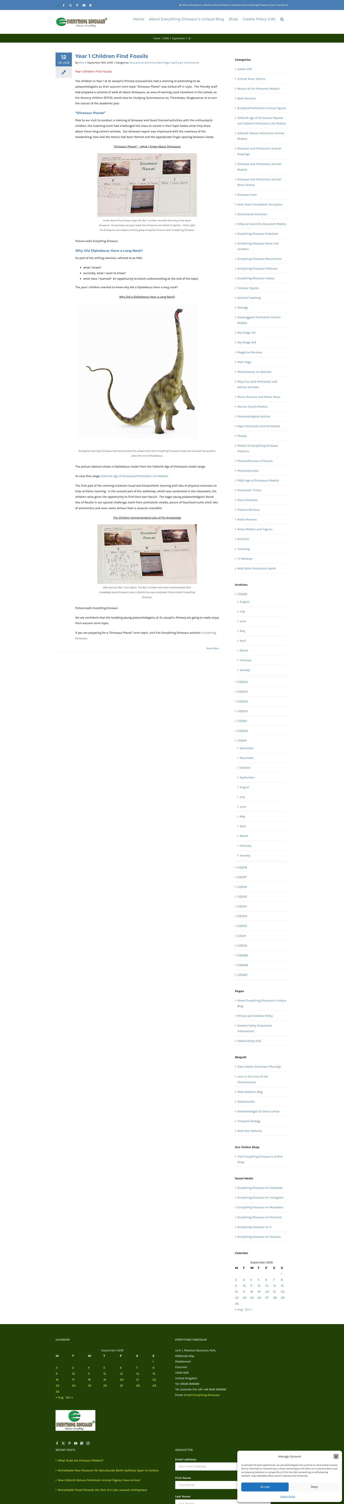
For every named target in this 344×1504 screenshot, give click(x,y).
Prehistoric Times (249, 490)
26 (259, 1297)
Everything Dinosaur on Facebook (259, 1188)
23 (237, 1297)
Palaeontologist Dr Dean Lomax (258, 1111)
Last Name (182, 1496)
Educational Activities (143, 62)
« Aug (239, 1309)
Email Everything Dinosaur (202, 1395)
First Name (183, 1478)
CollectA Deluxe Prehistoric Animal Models (260, 136)
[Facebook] (57, 1443)
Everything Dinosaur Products (257, 268)
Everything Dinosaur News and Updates (258, 246)
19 (259, 1291)
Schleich (243, 539)
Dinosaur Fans (247, 194)
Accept (265, 1486)
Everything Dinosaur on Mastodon (260, 1207)
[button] (336, 1456)
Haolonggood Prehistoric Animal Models (258, 320)
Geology (242, 307)
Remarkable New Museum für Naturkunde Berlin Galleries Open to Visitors (108, 1470)
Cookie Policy (287, 1496)
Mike (81, 62)
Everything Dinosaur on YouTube (259, 1237)
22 (282, 1291)
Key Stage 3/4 (246, 342)
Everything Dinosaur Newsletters (259, 259)
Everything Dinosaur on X (254, 1227)
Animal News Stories (251, 79)
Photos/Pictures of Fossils (255, 461)
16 (236, 1291)
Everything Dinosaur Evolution (257, 233)
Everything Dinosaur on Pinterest (259, 1217)
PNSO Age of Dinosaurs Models (258, 480)
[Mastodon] (81, 1443)
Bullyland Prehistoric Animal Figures (261, 108)
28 (275, 1297)
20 (267, 1291)
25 (252, 1297)
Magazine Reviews (249, 352)
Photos (242, 436)
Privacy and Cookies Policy (255, 1016)
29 (282, 1297)
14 (274, 1285)
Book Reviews (246, 98)
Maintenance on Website (254, 372)
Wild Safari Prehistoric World (256, 568)
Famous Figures (248, 288)
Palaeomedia (246, 1101)
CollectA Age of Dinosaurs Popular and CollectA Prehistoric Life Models (261, 120)
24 (244, 1297)
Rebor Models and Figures (255, 529)
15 (282, 1285)
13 (266, 1285)
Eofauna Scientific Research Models (261, 224)
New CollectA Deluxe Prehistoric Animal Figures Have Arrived (99, 1480)
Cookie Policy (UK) (249, 1041)
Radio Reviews (247, 519)
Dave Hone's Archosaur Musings (259, 1066)
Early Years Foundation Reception (259, 204)
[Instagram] (88, 1443)
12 (259, 1285)
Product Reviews (248, 509)
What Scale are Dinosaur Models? (80, 1460)
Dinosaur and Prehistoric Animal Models (259, 166)
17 (244, 1291)
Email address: (185, 1459)
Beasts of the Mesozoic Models (258, 88)
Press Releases (247, 500)
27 (267, 1297)
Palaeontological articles (253, 416)
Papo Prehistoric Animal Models (258, 426)
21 (274, 1291)
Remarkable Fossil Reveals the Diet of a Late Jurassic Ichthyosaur (102, 1490)
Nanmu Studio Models (252, 406)
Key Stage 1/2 (246, 332)
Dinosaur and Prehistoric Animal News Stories (259, 182)
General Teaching (249, 298)
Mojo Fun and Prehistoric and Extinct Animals (257, 384)
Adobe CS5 (244, 69)
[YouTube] (75, 1443)
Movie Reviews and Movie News (258, 397)
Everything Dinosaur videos (255, 278)
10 (244, 1285)
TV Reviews (244, 558)
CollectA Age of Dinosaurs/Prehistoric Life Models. (135, 476)
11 (251, 1285)
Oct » (248, 1309)
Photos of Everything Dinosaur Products (257, 448)
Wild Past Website (249, 1131)
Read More (212, 648)
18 (251, 1291)
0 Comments (191, 62)
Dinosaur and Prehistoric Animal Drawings (259, 151)
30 (237, 1303)
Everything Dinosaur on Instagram (260, 1197)
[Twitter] (63, 1443)
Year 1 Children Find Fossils (111, 56)
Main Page (163, 62)
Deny (314, 1486)
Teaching (175, 62)
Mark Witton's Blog (250, 1092)
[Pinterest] (69, 1443)
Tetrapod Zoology (248, 1121)
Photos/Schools (248, 470)
